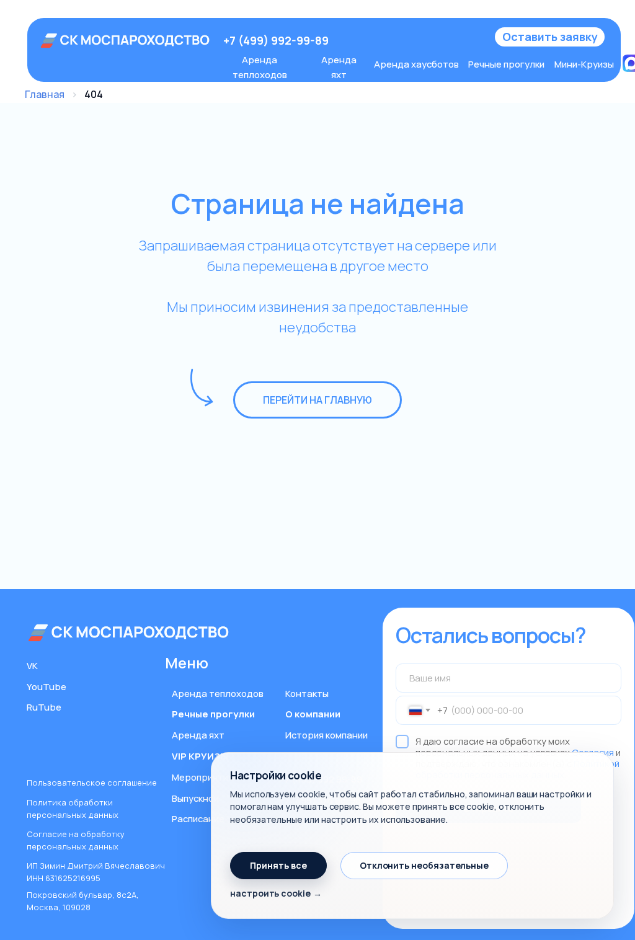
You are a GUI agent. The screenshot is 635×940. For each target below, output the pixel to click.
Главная (44, 94)
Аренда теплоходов (218, 693)
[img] (126, 41)
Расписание (198, 818)
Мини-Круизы (584, 64)
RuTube (44, 707)
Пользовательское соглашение (92, 782)
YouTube (46, 686)
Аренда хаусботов (416, 64)
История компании (326, 735)
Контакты (307, 693)
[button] (550, 37)
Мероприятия (202, 777)
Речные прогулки (506, 64)
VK (32, 665)
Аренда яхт (198, 735)
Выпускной (195, 798)
